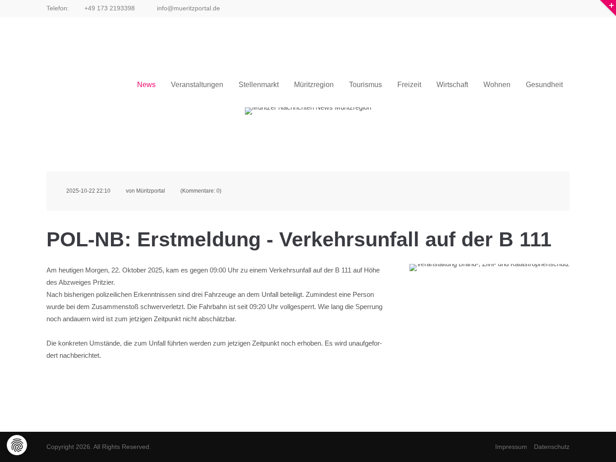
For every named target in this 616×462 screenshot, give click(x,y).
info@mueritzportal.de (187, 8)
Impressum (511, 446)
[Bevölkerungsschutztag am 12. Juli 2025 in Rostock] (489, 317)
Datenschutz (552, 446)
